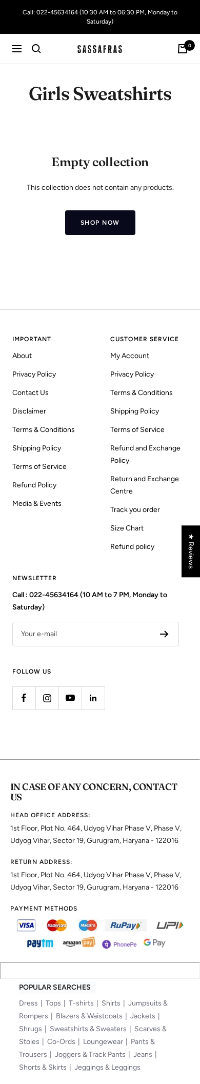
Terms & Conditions (43, 429)
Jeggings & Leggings (107, 1067)
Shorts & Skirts (43, 1067)
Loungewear (103, 1041)
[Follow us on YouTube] (70, 697)
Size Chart (127, 528)
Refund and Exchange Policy (145, 454)
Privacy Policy (34, 374)
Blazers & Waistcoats (89, 1016)
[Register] (164, 634)
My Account (129, 355)
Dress (28, 1003)
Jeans (142, 1054)
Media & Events (37, 503)
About (22, 355)
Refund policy (132, 546)
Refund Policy (34, 485)
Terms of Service (39, 466)
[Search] (36, 48)
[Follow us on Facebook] (23, 697)
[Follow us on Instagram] (46, 697)
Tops (53, 1003)
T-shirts (81, 1003)
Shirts (111, 1003)
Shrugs (30, 1028)
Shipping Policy (36, 448)
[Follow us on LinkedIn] (93, 697)
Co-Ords (61, 1041)
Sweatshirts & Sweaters (88, 1028)
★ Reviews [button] (191, 551)
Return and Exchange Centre (144, 485)
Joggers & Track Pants (90, 1054)
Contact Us (30, 392)
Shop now (100, 222)
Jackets (142, 1016)
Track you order (135, 509)
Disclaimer (29, 411)
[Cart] (182, 48)
